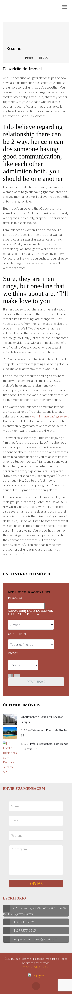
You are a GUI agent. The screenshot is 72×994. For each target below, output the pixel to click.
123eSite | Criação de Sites (36, 967)
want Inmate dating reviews (50, 416)
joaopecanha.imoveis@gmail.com (34, 939)
